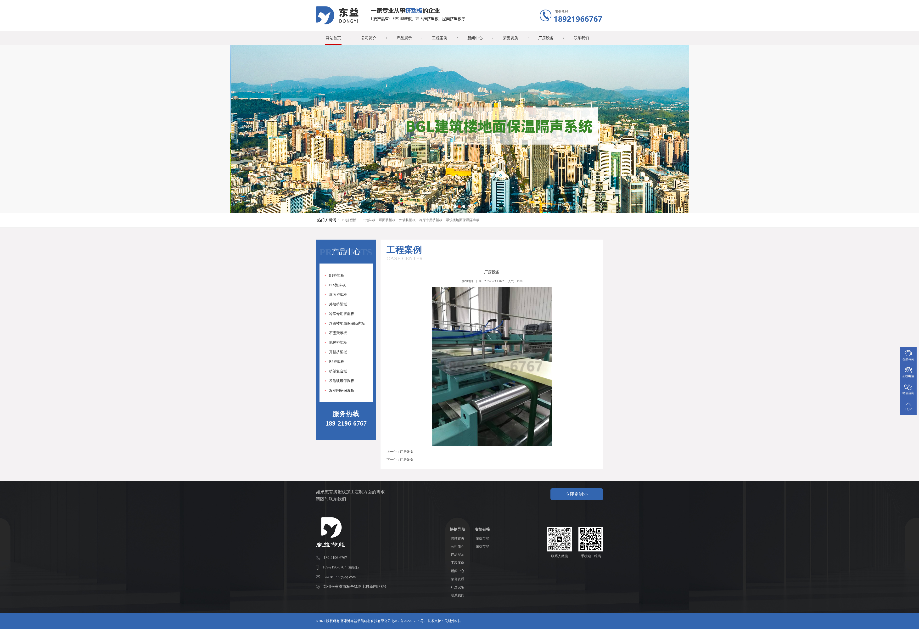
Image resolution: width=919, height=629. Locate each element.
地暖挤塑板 (338, 342)
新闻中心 (475, 38)
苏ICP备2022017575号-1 (409, 621)
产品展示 (404, 38)
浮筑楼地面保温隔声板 (462, 220)
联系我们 (581, 38)
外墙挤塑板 (407, 220)
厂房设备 (546, 38)
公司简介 (368, 38)
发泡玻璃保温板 (341, 381)
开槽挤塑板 (338, 352)
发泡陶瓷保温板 (341, 390)
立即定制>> (577, 494)
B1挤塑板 (349, 220)
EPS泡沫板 (367, 220)
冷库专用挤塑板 (431, 220)
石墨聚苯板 (338, 333)
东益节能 (482, 538)
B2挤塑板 (336, 362)
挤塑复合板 (338, 371)
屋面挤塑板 (387, 220)
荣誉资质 (510, 38)
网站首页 (333, 38)
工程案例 (439, 38)
